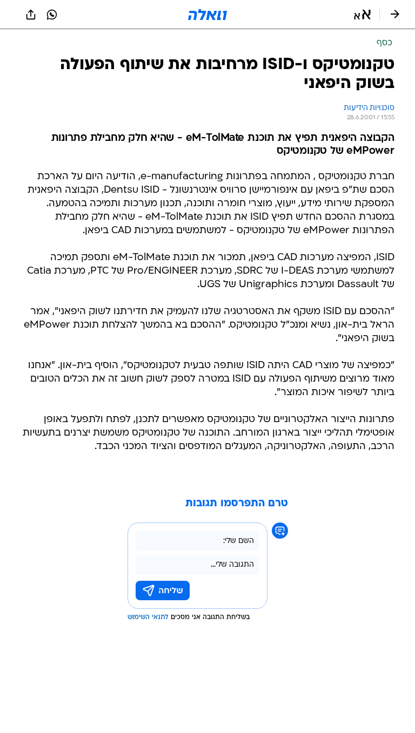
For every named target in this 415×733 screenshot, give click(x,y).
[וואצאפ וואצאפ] (51, 14)
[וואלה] (207, 14)
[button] (362, 14)
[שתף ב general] (31, 15)
